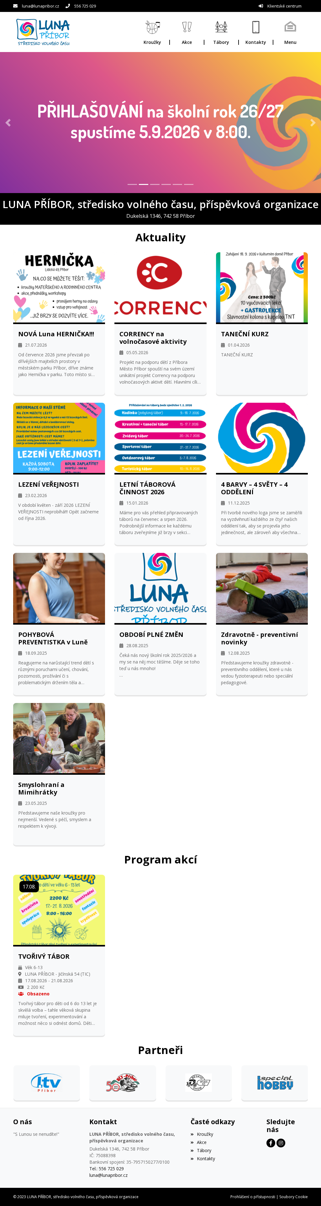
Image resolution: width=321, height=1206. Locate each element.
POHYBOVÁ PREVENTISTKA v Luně (53, 638)
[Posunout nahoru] (307, 1192)
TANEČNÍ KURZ (245, 334)
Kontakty (206, 1158)
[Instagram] (280, 1143)
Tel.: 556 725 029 (106, 1169)
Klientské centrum (284, 6)
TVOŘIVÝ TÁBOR (44, 956)
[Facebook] (270, 1143)
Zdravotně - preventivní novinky (259, 638)
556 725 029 (85, 6)
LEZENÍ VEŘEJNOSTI (48, 484)
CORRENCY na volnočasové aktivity (153, 337)
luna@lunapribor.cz (40, 6)
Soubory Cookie (293, 1196)
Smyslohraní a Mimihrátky (41, 788)
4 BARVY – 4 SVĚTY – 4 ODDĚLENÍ (254, 488)
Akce (202, 1142)
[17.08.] (59, 909)
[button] (290, 32)
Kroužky (205, 1134)
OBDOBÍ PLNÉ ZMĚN (151, 634)
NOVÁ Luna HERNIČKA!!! (56, 334)
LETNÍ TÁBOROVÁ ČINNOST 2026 (147, 488)
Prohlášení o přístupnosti (252, 1196)
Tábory (204, 1150)
